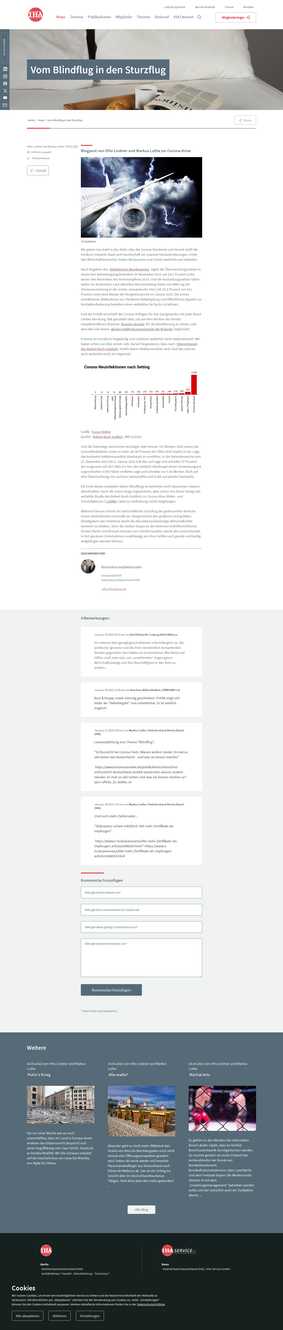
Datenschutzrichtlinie (151, 1304)
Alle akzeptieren (27, 1316)
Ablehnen (60, 1316)
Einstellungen (90, 1316)
